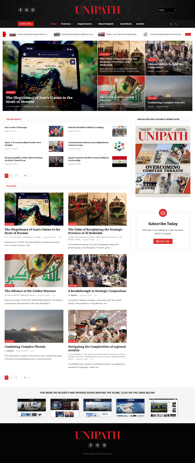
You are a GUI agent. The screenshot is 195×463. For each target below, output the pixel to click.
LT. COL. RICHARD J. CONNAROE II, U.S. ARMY (23, 106)
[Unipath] (97, 10)
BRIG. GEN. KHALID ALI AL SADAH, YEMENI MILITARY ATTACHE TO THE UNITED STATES (118, 70)
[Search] (171, 24)
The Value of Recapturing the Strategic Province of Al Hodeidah (118, 61)
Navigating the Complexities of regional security (97, 348)
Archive (140, 24)
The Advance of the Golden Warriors (117, 99)
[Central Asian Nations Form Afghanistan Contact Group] (119, 146)
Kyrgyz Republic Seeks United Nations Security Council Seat (24, 159)
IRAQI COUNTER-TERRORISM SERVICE (114, 104)
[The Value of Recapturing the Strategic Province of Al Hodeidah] (97, 209)
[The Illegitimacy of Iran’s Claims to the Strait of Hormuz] (50, 76)
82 (25, 176)
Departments (85, 24)
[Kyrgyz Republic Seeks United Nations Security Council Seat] (56, 161)
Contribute (126, 24)
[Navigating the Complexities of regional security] (97, 326)
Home (54, 24)
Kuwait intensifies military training (35, 34)
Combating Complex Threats (166, 102)
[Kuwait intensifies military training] (119, 131)
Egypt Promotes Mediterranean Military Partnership (88, 159)
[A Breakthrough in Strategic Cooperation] (168, 58)
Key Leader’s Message (16, 127)
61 (25, 378)
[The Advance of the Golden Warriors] (121, 93)
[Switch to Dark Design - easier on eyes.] (175, 24)
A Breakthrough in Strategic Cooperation (166, 66)
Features (66, 24)
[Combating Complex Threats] (168, 93)
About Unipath (105, 24)
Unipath (151, 71)
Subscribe (25, 24)
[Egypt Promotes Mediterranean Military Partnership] (119, 161)
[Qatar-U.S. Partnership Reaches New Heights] (56, 146)
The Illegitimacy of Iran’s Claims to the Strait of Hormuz (39, 100)
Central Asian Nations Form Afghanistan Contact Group (134, 34)
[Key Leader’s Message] (56, 131)
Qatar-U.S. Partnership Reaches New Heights (84, 34)
